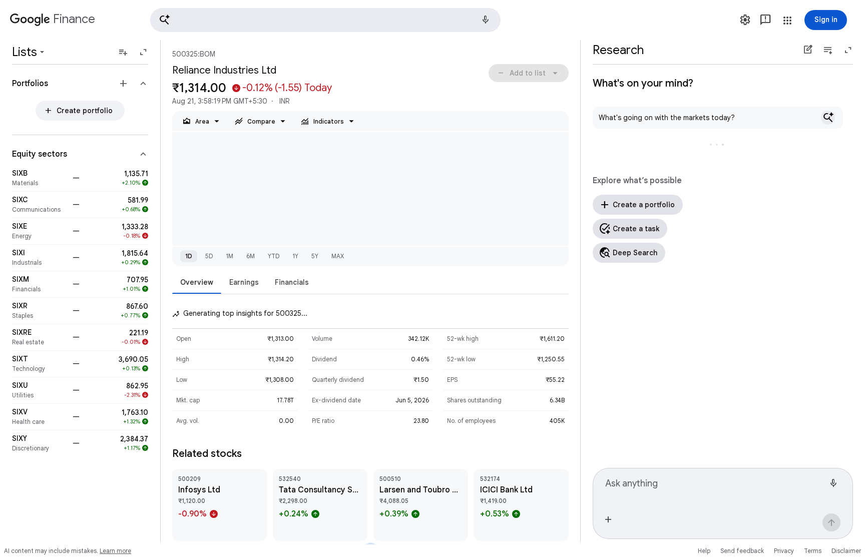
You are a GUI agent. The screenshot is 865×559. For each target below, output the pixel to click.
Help (704, 550)
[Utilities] (39, 390)
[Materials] (39, 178)
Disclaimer (846, 550)
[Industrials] (39, 258)
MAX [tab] (337, 256)
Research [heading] (618, 50)
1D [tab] (188, 256)
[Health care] (39, 417)
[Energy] (39, 231)
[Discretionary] (39, 443)
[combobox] (714, 487)
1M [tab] (229, 256)
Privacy (784, 550)
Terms (812, 550)
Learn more (115, 550)
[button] (325, 20)
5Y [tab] (314, 256)
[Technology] (39, 364)
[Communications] (39, 205)
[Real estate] (39, 337)
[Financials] (39, 284)
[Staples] (39, 311)
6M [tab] (250, 256)
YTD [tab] (273, 256)
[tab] (196, 282)
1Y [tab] (295, 256)
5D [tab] (209, 256)
